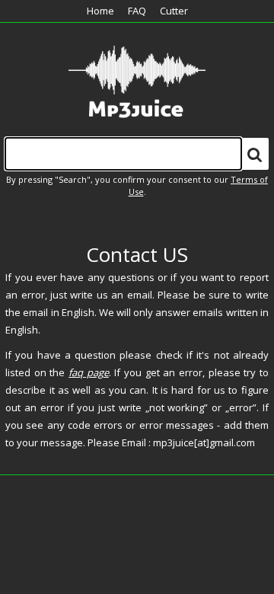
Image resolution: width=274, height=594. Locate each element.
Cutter (174, 11)
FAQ (137, 11)
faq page (88, 372)
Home (100, 11)
